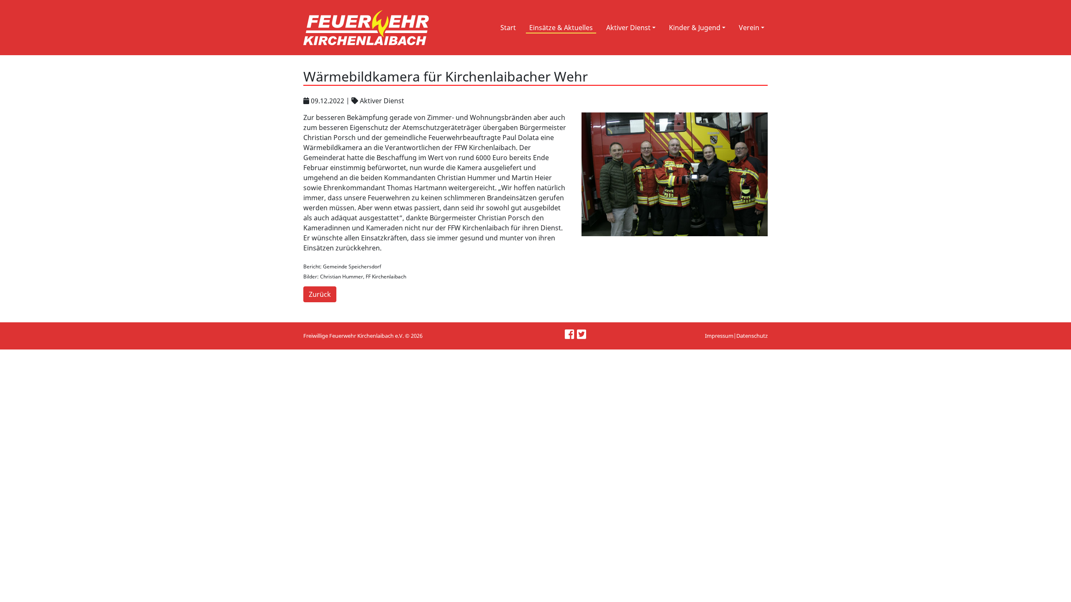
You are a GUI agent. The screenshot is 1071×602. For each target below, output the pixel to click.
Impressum (719, 335)
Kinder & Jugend (694, 27)
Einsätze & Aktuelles (561, 27)
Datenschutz (752, 335)
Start (508, 27)
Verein (749, 27)
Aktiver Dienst (628, 27)
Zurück (320, 294)
